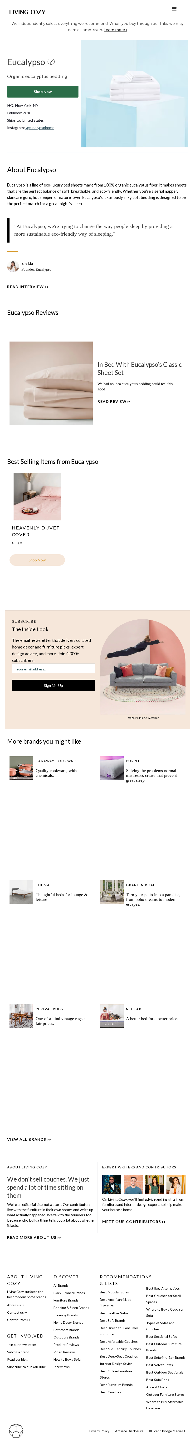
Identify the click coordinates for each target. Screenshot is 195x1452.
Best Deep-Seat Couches (119, 1356)
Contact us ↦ (17, 1312)
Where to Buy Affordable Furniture (165, 1405)
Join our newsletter (21, 1345)
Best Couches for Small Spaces (163, 1299)
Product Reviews (66, 1345)
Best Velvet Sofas (159, 1365)
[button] (174, 9)
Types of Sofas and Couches (160, 1326)
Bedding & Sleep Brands (71, 1308)
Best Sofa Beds (157, 1380)
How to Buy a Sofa (67, 1359)
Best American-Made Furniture (115, 1302)
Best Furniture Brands (116, 1385)
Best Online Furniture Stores (116, 1374)
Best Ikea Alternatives (163, 1288)
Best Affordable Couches (119, 1341)
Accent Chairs (156, 1387)
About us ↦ (15, 1305)
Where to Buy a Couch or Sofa (165, 1312)
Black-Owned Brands (69, 1293)
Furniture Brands (66, 1300)
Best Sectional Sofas (161, 1336)
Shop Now (43, 91)
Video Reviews (65, 1352)
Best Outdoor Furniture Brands (164, 1347)
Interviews (62, 1367)
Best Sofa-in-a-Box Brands (165, 1357)
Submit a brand (18, 1352)
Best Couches (110, 1392)
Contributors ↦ (18, 1320)
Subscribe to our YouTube (26, 1367)
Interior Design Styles (116, 1364)
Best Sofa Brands (113, 1320)
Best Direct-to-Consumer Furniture (119, 1331)
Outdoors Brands (66, 1337)
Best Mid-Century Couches (120, 1349)
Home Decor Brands (68, 1322)
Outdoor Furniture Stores (165, 1394)
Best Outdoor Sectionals (164, 1372)
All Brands (61, 1285)
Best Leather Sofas (114, 1313)
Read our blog (17, 1359)
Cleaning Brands (66, 1315)
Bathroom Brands (66, 1330)
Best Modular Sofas (114, 1292)
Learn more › (115, 29)
